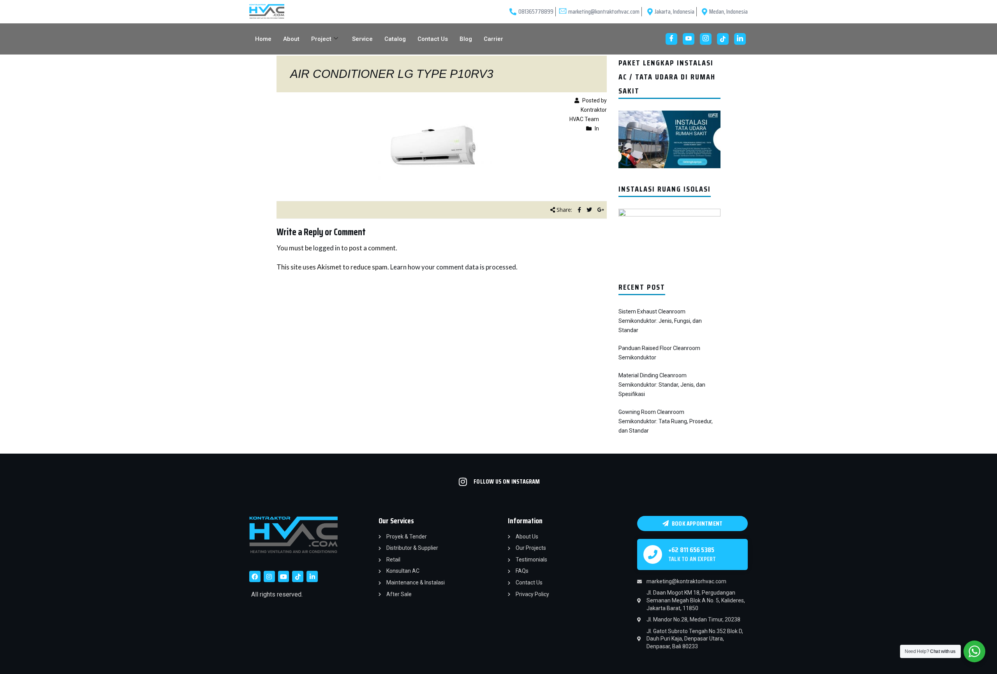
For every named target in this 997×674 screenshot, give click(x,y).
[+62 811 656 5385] (652, 554)
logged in (326, 248)
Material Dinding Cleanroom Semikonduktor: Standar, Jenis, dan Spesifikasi (661, 384)
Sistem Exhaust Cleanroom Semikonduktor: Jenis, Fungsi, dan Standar (660, 320)
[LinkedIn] (740, 39)
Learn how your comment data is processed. (454, 267)
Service (362, 38)
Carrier (493, 38)
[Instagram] (706, 39)
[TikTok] (723, 39)
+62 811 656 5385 (691, 549)
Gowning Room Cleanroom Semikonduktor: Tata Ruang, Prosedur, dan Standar (665, 421)
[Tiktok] (297, 576)
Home (263, 38)
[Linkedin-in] (312, 576)
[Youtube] (688, 39)
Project (321, 38)
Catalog (395, 38)
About (291, 38)
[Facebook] (671, 39)
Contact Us (432, 38)
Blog (466, 38)
